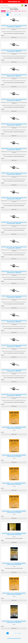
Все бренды (3, 11)
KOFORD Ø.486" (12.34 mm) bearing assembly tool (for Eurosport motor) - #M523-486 (14, 223)
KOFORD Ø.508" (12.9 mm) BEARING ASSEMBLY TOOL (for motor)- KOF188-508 (14, 594)
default (5, 12)
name (10, 12)
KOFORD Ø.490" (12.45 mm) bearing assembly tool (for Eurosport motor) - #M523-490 (14, 321)
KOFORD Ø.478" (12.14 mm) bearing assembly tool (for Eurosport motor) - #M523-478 (14, 75)
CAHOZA (11, 11)
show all (16, 14)
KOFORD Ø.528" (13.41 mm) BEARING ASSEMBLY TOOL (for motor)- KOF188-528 (14, 622)
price (7, 12)
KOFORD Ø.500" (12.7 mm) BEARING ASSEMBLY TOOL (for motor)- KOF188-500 (14, 564)
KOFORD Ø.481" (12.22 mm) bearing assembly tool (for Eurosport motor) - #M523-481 (14, 149)
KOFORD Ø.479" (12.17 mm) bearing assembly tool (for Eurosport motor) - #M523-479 (14, 100)
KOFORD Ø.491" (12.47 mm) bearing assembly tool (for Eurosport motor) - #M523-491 (14, 346)
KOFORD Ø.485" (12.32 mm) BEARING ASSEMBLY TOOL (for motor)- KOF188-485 (14, 427)
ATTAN (8, 11)
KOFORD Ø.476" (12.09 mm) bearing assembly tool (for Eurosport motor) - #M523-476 (14, 51)
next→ (20, 14)
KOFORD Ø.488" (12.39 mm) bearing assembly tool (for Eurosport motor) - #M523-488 (14, 272)
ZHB (25, 11)
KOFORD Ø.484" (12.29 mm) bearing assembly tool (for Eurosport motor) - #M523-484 (14, 173)
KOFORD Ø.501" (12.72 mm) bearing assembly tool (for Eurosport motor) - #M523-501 (14, 395)
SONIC (19, 11)
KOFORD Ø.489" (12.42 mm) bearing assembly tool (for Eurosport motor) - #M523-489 (14, 296)
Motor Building (14, 7)
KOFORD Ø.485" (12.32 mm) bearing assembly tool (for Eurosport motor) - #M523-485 (14, 198)
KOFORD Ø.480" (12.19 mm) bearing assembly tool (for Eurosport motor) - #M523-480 (14, 124)
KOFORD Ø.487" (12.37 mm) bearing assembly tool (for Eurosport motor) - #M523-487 (14, 247)
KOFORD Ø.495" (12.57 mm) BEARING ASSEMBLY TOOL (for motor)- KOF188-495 (14, 512)
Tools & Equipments (8, 7)
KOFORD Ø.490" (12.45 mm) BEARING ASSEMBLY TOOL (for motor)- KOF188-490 (14, 456)
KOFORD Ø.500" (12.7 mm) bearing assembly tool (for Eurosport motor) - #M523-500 (14, 370)
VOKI (23, 11)
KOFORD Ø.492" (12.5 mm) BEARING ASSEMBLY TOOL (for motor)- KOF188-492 (14, 484)
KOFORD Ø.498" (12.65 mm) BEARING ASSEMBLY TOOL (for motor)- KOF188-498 (14, 534)
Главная (2, 7)
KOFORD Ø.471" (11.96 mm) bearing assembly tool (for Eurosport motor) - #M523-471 (14, 26)
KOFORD (15, 11)
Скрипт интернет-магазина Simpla (14, 638)
